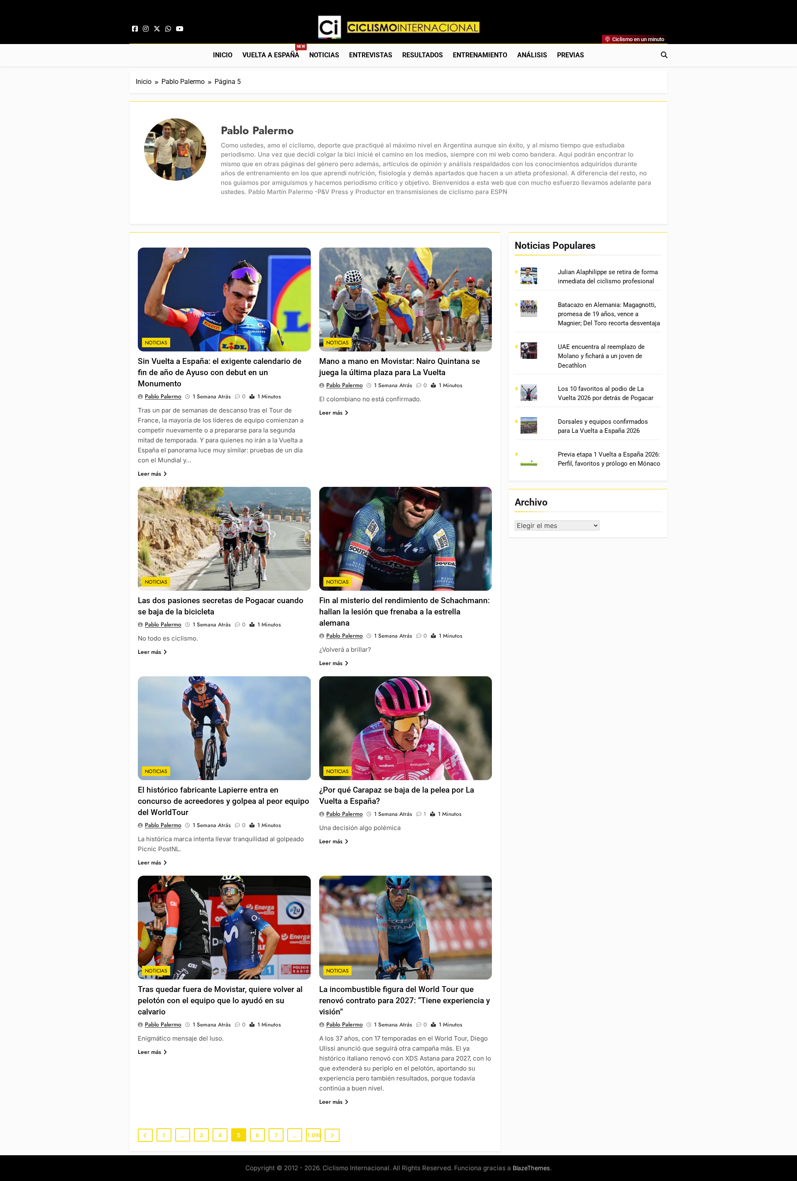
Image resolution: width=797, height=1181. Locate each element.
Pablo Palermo (163, 396)
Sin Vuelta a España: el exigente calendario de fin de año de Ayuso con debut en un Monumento (219, 372)
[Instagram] (145, 29)
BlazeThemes (531, 1167)
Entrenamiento (480, 55)
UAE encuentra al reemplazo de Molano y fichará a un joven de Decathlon (601, 356)
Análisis (532, 55)
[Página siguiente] (332, 1135)
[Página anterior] (145, 1135)
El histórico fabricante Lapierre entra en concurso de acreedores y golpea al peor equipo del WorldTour (223, 801)
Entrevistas (370, 55)
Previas (570, 55)
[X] (157, 29)
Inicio (222, 55)
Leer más (149, 473)
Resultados (422, 55)
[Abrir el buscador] (664, 55)
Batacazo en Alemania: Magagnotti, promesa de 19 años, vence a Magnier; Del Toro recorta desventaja (609, 314)
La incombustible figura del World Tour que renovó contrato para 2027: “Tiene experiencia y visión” (404, 1000)
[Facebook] (135, 29)
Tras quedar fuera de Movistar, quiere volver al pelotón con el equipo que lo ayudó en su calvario (220, 1000)
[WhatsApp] (168, 29)
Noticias (324, 55)
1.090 (314, 1135)
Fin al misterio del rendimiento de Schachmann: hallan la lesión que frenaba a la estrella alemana (404, 612)
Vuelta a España (273, 51)
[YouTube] (180, 29)
